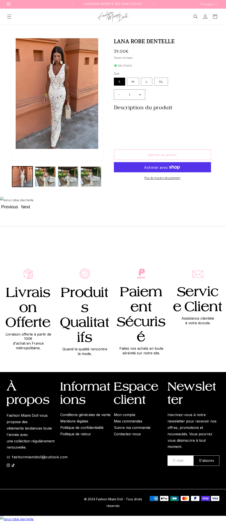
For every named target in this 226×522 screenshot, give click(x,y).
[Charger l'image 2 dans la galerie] (45, 176)
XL (161, 82)
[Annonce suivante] (154, 4)
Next (25, 206)
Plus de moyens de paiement (162, 177)
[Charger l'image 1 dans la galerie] (22, 176)
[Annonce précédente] (72, 4)
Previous (9, 206)
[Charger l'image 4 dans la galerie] (91, 176)
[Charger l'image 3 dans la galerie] (68, 176)
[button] (9, 16)
